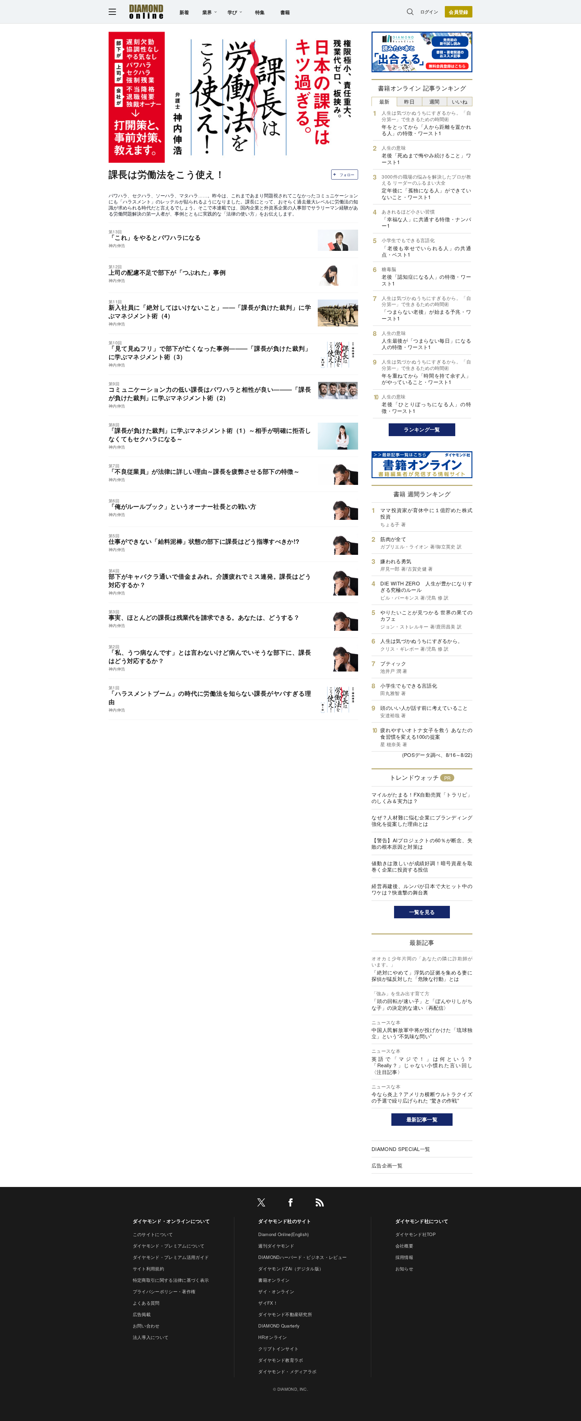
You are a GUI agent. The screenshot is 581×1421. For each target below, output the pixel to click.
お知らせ (404, 1268)
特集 (260, 12)
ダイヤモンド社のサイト (284, 1221)
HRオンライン (272, 1337)
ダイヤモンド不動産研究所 (285, 1314)
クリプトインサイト (278, 1348)
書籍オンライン (273, 1280)
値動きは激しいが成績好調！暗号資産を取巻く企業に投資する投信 (422, 866)
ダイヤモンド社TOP (415, 1234)
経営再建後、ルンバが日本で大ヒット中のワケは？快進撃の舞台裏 (422, 889)
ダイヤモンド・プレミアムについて (168, 1245)
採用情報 (404, 1257)
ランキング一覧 (422, 429)
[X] (261, 1203)
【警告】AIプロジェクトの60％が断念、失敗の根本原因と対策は (422, 843)
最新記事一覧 (421, 1119)
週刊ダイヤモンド (276, 1245)
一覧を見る (422, 912)
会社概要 (404, 1245)
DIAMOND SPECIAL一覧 (401, 1148)
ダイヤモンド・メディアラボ (287, 1371)
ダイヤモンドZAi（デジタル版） (290, 1268)
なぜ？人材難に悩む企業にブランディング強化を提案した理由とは (422, 821)
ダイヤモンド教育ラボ (280, 1360)
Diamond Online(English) (283, 1234)
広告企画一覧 (387, 1165)
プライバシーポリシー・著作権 (164, 1291)
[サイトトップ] (146, 11)
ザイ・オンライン (276, 1291)
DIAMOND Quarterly (279, 1325)
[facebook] (290, 1203)
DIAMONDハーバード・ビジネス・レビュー (302, 1257)
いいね (459, 101)
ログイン (429, 11)
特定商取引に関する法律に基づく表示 (171, 1280)
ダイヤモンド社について (422, 1221)
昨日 (409, 101)
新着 (184, 12)
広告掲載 (142, 1314)
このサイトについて (153, 1234)
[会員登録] (458, 11)
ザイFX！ (268, 1303)
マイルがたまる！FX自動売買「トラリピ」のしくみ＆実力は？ (422, 798)
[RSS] (320, 1203)
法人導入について (151, 1337)
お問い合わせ (146, 1325)
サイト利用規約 (148, 1268)
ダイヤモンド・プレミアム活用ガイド (171, 1257)
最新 (384, 101)
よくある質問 (146, 1303)
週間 (434, 101)
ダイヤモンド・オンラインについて (171, 1221)
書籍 (285, 12)
